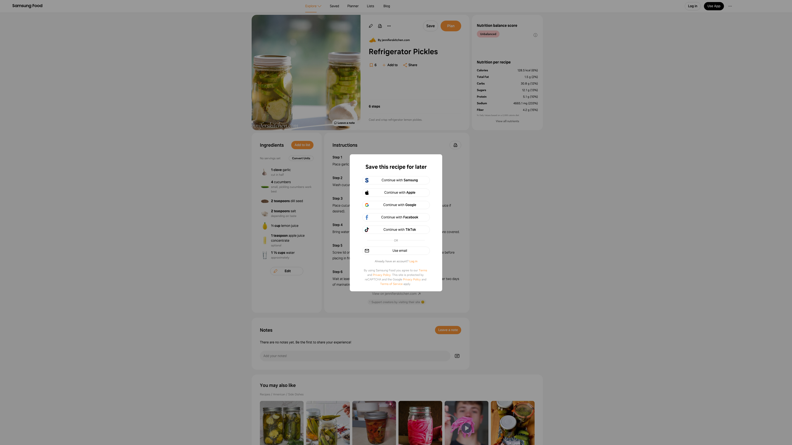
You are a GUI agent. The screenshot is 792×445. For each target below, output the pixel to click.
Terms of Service (391, 284)
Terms (423, 270)
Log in (413, 261)
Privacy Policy (382, 275)
